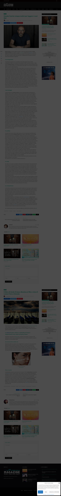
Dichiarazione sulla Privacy (50, 494)
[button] (59, 483)
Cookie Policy (45, 494)
